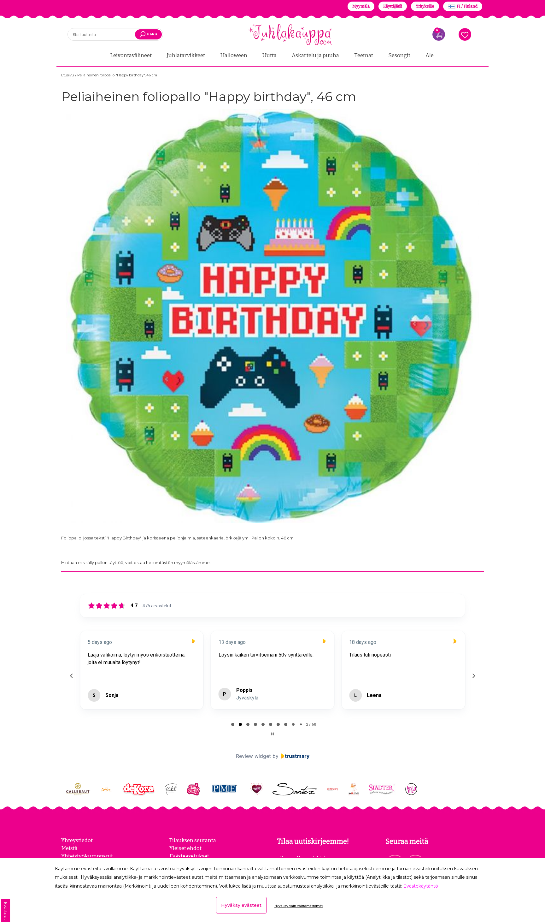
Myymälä (361, 6)
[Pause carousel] (272, 734)
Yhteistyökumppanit (87, 856)
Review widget (253, 756)
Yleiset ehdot (185, 848)
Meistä (69, 848)
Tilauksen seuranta (192, 840)
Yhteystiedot (77, 840)
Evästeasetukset (189, 856)
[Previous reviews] (71, 675)
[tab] (233, 724)
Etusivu (68, 75)
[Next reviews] (473, 675)
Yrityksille (425, 6)
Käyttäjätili (392, 6)
